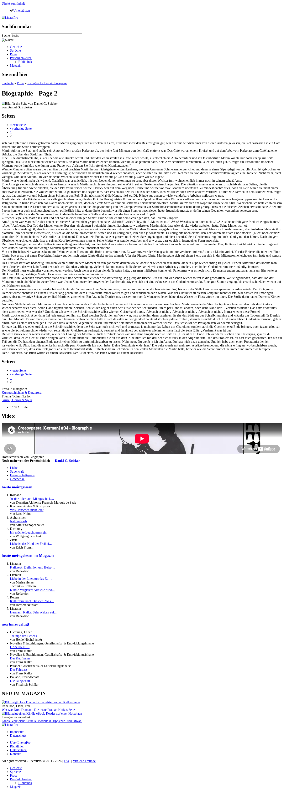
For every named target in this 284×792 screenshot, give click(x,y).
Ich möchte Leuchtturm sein (28, 532)
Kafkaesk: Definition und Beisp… (32, 567)
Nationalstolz (18, 521)
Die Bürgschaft (20, 681)
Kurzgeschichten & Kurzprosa (47, 83)
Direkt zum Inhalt (13, 3)
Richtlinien (17, 746)
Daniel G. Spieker (67, 460)
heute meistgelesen (17, 487)
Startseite (8, 83)
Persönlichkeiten (21, 58)
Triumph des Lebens (23, 636)
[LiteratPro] (10, 17)
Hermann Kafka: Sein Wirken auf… (33, 612)
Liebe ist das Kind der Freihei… (31, 543)
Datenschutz (18, 735)
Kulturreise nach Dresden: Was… (32, 601)
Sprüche (15, 50)
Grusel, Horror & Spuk (17, 400)
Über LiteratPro (20, 742)
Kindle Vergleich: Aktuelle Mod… (32, 590)
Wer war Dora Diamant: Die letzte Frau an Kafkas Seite (38, 709)
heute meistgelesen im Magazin (28, 555)
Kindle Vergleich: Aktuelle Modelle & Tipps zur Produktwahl (42, 721)
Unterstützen (21, 10)
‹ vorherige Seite (21, 128)
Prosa (13, 54)
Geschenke (17, 479)
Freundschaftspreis (22, 475)
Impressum (17, 732)
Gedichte (16, 46)
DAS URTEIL (20, 647)
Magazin (15, 65)
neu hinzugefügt (15, 624)
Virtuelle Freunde (84, 761)
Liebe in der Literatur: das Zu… (31, 578)
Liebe (13, 467)
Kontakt (15, 754)
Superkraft (17, 471)
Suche (6, 35)
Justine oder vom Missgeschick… (32, 498)
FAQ (67, 761)
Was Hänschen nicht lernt (26, 510)
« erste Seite (18, 125)
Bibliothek (25, 61)
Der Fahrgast (18, 669)
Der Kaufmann (20, 658)
